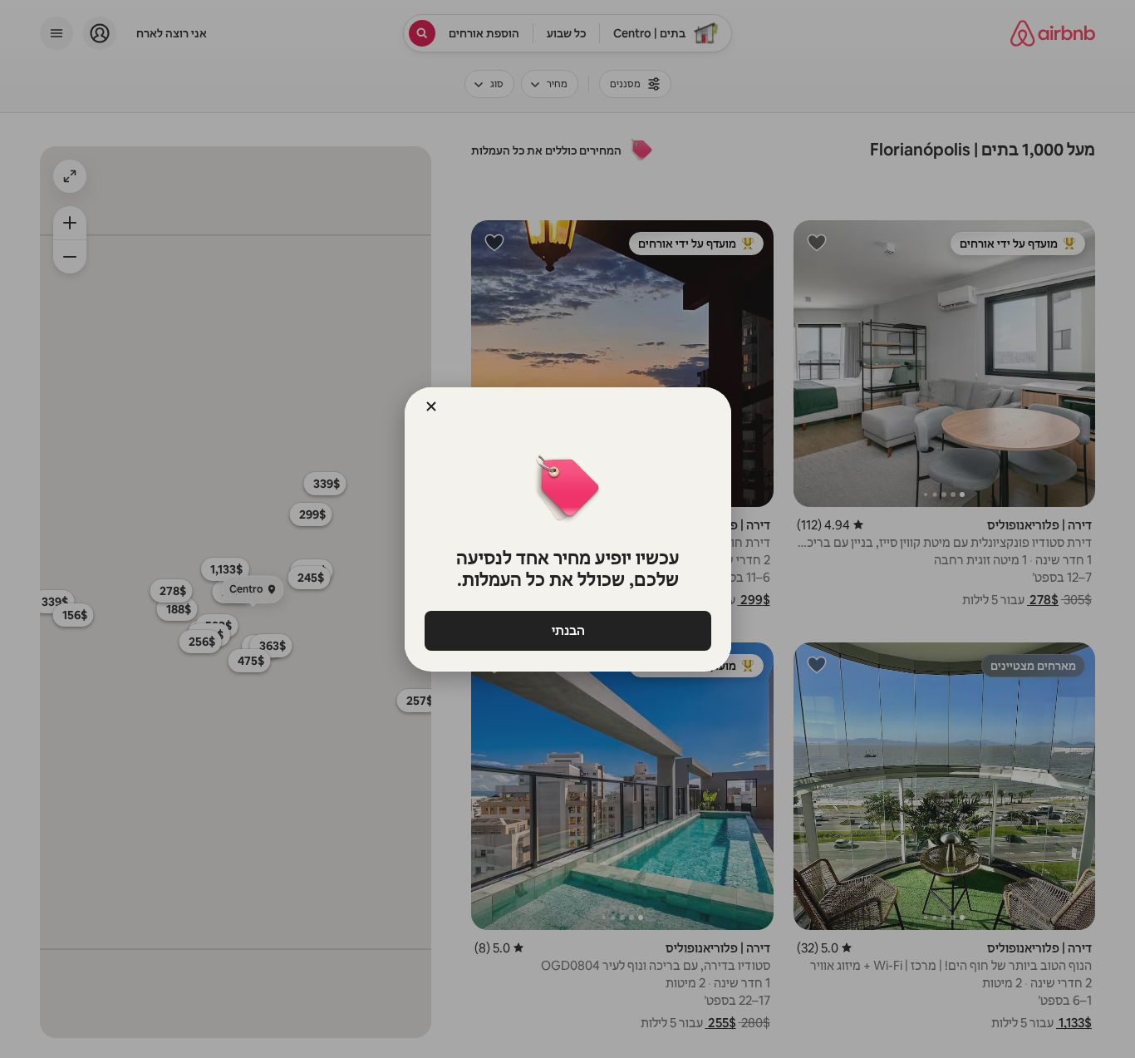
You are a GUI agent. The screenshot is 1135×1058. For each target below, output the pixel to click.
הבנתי (567, 630)
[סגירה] (431, 406)
